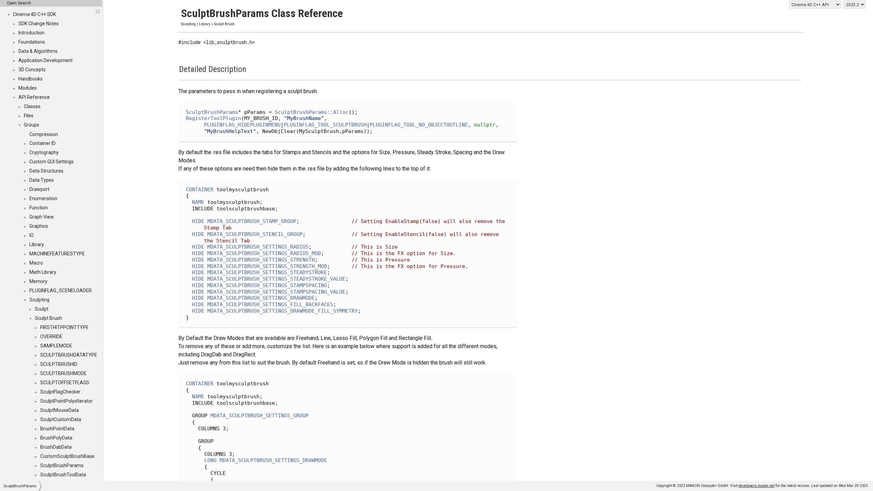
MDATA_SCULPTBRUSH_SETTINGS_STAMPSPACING (267, 285)
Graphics (38, 226)
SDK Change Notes (38, 23)
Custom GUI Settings (51, 161)
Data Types (41, 180)
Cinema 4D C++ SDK (34, 14)
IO (31, 235)
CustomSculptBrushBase (67, 456)
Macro (36, 263)
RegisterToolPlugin (213, 118)
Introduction (31, 32)
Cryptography (44, 152)
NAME (198, 202)
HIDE (198, 221)
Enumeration (43, 198)
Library (36, 244)
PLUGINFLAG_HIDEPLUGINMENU (242, 125)
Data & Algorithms (38, 51)
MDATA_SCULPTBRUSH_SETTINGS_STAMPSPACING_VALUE (276, 292)
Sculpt (41, 309)
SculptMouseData (59, 410)
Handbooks (30, 78)
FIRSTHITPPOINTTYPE (64, 327)
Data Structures (46, 171)
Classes (32, 106)
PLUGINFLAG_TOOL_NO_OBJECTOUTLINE (419, 125)
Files (28, 115)
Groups (31, 125)
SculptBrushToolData (63, 474)
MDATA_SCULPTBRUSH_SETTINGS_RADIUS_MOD (264, 253)
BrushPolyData (56, 438)
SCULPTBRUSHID (58, 364)
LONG (210, 460)
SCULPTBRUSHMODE (63, 373)
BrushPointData (57, 428)
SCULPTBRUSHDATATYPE (68, 355)
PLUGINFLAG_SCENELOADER (60, 290)
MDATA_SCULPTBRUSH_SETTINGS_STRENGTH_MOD (267, 266)
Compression (43, 134)
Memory (38, 281)
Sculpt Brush (48, 318)
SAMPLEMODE (56, 345)
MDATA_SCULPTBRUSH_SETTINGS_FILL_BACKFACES (270, 304)
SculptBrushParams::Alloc (312, 112)
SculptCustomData (60, 419)
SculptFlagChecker (60, 392)
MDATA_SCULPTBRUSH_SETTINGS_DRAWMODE (261, 298)
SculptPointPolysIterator (66, 401)
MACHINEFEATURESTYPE (57, 253)
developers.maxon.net (756, 485)
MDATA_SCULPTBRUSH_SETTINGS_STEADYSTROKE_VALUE (276, 279)
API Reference (34, 97)
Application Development (45, 60)
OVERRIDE (51, 336)
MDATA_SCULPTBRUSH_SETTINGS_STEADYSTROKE (267, 272)
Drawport (39, 189)
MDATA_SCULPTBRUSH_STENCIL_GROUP (254, 234)
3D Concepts (32, 69)
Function (38, 207)
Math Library (42, 272)
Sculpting (39, 299)
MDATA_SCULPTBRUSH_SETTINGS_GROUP (259, 416)
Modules (27, 88)
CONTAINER (199, 190)
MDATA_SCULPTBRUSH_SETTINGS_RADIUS (258, 247)
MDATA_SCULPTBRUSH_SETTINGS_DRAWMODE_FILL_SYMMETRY (282, 311)
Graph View (41, 217)
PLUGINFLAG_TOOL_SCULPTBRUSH (325, 125)
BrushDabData (56, 447)
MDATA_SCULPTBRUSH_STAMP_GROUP (251, 221)
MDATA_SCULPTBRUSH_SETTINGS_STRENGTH (261, 260)
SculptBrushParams (62, 465)
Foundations (31, 42)
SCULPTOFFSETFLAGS (64, 382)
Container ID (42, 143)
